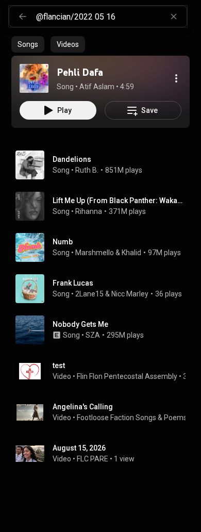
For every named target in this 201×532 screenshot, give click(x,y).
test (59, 365)
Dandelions (72, 159)
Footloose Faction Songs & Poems (132, 417)
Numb (63, 242)
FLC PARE (92, 459)
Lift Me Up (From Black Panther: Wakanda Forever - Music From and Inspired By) (119, 200)
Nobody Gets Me (80, 324)
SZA (93, 335)
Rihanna (88, 211)
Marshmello (94, 252)
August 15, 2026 (79, 448)
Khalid (131, 252)
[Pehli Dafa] (34, 78)
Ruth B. (86, 170)
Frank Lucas (73, 283)
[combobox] (111, 16)
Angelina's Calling (83, 407)
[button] (34, 78)
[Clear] (173, 16)
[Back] (22, 16)
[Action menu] (176, 78)
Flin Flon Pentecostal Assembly (127, 376)
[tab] (27, 44)
